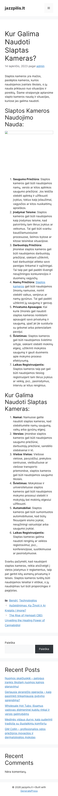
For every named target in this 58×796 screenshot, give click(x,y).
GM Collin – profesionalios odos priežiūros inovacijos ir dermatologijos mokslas (25, 733)
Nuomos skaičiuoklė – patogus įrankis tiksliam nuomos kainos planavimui (24, 682)
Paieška (10, 642)
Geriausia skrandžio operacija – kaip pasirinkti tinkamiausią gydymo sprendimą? (28, 696)
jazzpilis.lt (15, 8)
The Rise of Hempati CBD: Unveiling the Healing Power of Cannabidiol (25, 620)
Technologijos (28, 600)
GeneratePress (29, 790)
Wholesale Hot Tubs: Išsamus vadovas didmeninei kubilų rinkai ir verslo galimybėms (27, 710)
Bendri (13, 600)
